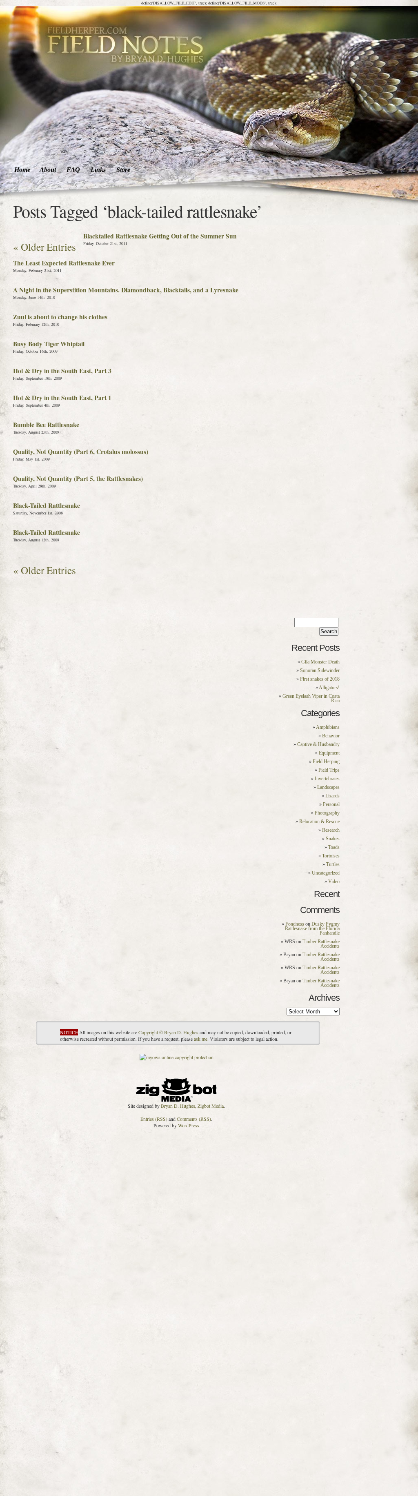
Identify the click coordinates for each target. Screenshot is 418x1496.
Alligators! (329, 687)
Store (123, 169)
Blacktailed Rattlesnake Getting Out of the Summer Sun (160, 236)
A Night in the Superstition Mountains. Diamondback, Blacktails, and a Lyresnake (125, 289)
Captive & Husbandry (318, 744)
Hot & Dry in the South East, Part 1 (62, 397)
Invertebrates (327, 778)
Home (22, 169)
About (48, 169)
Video (334, 881)
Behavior (331, 736)
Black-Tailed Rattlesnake (46, 505)
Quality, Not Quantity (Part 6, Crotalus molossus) (80, 451)
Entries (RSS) (153, 1118)
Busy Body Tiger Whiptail (48, 343)
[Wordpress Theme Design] (176, 1087)
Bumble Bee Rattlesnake (46, 424)
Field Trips (329, 770)
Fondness (294, 924)
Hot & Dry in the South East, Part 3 (62, 370)
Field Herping (326, 761)
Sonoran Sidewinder (320, 670)
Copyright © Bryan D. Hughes (168, 1032)
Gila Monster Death (320, 662)
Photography (327, 813)
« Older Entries (44, 247)
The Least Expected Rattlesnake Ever (64, 262)
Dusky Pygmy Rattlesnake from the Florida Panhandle (312, 928)
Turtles (333, 864)
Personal (331, 804)
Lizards (332, 796)
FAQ (73, 169)
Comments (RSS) (194, 1118)
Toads (334, 847)
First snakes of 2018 (320, 679)
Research (331, 830)
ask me (200, 1038)
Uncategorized (326, 873)
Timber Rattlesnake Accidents (321, 944)
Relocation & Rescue (319, 821)
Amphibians (328, 727)
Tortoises (331, 856)
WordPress (188, 1125)
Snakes (333, 839)
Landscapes (328, 787)
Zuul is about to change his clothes (60, 316)
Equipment (329, 753)
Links (98, 169)
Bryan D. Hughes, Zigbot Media (192, 1105)
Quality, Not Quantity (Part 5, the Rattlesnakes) (78, 478)
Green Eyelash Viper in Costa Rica (311, 698)
